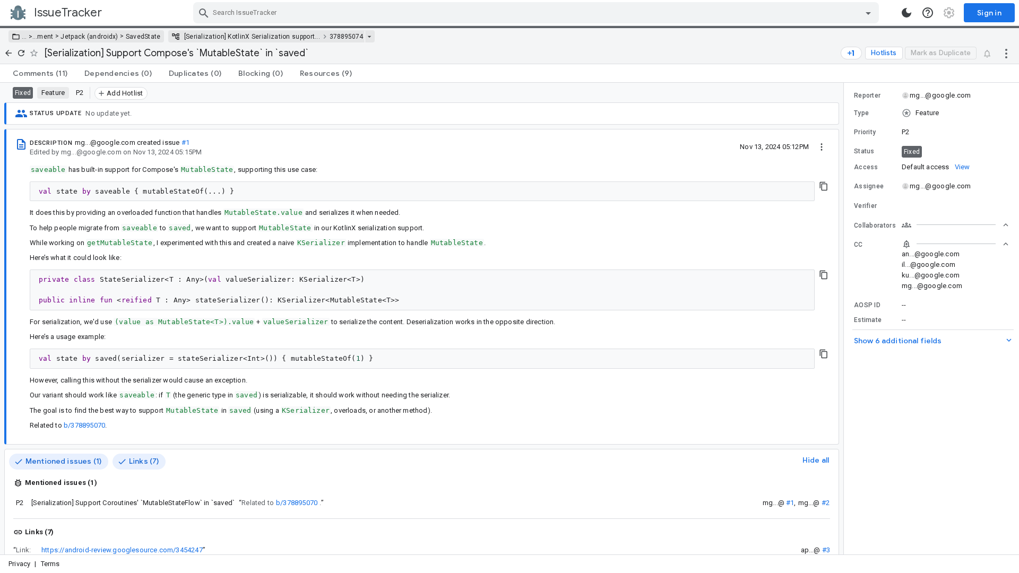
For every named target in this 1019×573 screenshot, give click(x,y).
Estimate (868, 320)
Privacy (19, 564)
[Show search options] (868, 12)
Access (866, 167)
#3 (826, 550)
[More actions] (1006, 53)
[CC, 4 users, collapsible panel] (955, 244)
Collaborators (875, 225)
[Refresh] (21, 53)
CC (858, 244)
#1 (185, 142)
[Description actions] (821, 146)
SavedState (143, 36)
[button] (29, 36)
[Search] (203, 12)
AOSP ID (867, 305)
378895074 (346, 36)
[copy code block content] (823, 186)
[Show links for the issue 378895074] (369, 36)
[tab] (40, 73)
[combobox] (537, 12)
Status (864, 151)
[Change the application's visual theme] (906, 12)
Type (861, 113)
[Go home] (8, 53)
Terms (50, 564)
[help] (927, 12)
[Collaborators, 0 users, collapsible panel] (955, 225)
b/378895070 (84, 425)
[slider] (845, 318)
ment (45, 36)
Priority (865, 132)
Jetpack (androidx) (89, 36)
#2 (826, 503)
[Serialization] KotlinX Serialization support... (252, 36)
